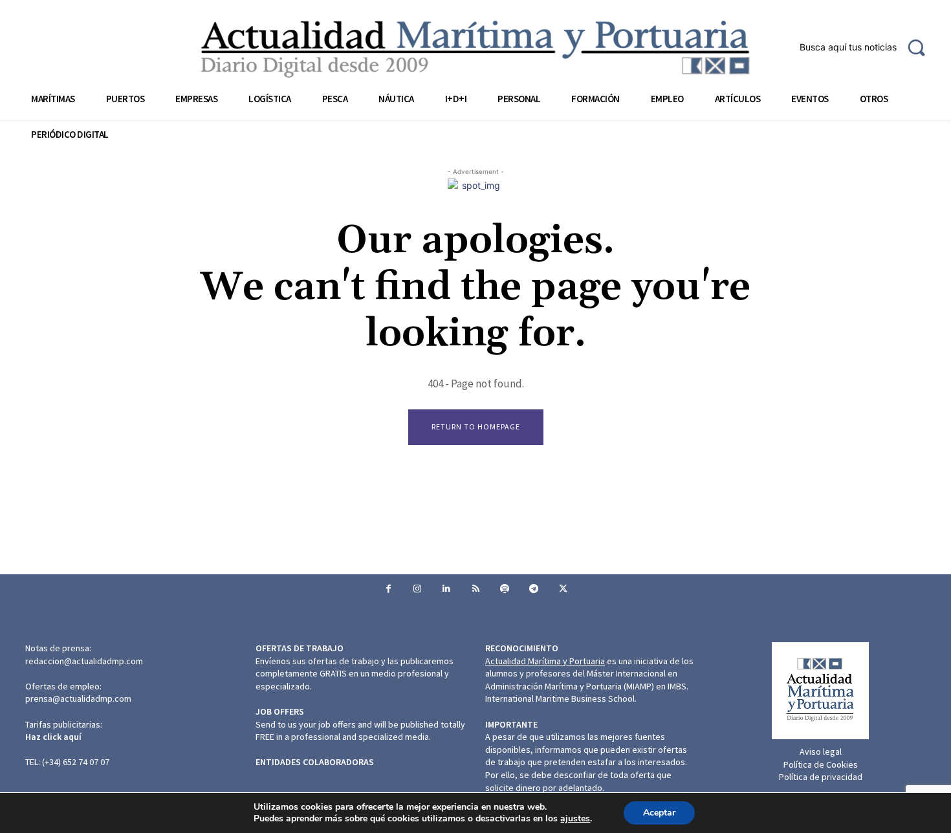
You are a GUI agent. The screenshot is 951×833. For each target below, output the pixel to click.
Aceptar (659, 812)
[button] (867, 47)
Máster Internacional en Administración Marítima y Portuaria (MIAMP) (581, 679)
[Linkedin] (446, 589)
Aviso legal (821, 751)
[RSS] (476, 589)
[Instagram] (417, 589)
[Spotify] (505, 589)
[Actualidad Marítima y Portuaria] (476, 48)
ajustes (575, 819)
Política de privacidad (820, 777)
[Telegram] (534, 589)
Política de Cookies (820, 764)
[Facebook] (388, 589)
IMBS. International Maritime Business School (586, 692)
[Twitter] (563, 589)
